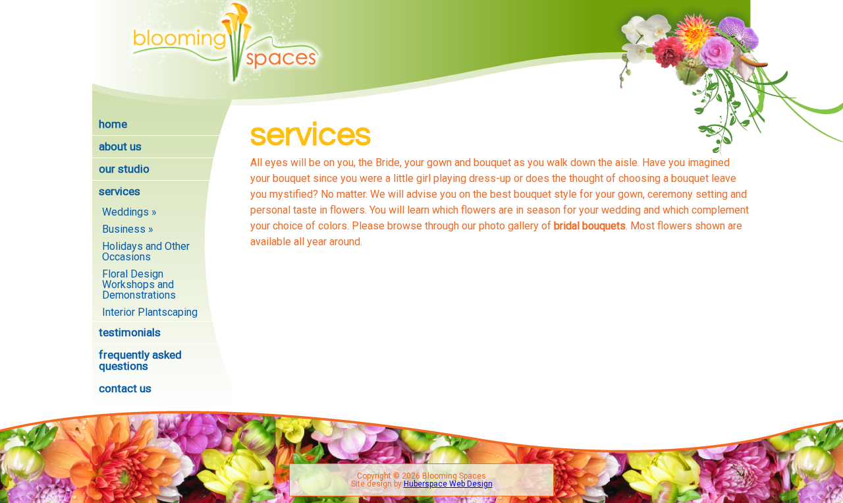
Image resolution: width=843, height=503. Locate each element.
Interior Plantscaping (150, 312)
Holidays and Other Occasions (146, 251)
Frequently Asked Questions (140, 360)
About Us (120, 146)
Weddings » (129, 212)
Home (113, 124)
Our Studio (124, 168)
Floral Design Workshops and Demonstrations (139, 284)
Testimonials (130, 332)
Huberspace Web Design (448, 483)
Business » (127, 229)
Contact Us (125, 388)
